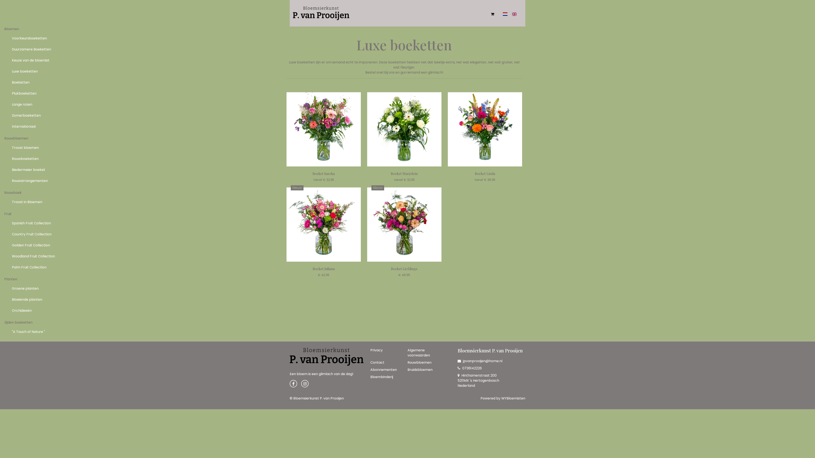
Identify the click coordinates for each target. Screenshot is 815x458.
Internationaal (24, 126)
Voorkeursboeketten (29, 38)
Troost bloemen (25, 147)
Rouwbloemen (16, 138)
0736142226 (471, 368)
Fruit (8, 213)
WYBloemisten (513, 398)
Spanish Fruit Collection (31, 223)
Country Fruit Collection (32, 234)
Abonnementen (383, 369)
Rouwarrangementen (30, 180)
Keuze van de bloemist (30, 60)
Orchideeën (22, 310)
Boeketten (21, 82)
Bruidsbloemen (420, 369)
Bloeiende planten (27, 299)
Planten (10, 279)
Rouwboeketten (25, 158)
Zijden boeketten (18, 322)
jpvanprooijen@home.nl (482, 361)
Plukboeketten (24, 93)
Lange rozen (22, 104)
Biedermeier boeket (28, 169)
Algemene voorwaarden (419, 353)
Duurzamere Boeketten (31, 49)
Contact (377, 362)
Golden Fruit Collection (31, 245)
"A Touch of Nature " (28, 331)
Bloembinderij (381, 376)
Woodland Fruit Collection (33, 256)
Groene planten (25, 288)
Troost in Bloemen (27, 202)
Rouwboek (13, 192)
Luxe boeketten (25, 71)
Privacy (376, 350)
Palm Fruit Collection (29, 267)
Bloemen (11, 29)
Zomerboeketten (26, 115)
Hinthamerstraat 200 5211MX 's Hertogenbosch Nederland (478, 380)
